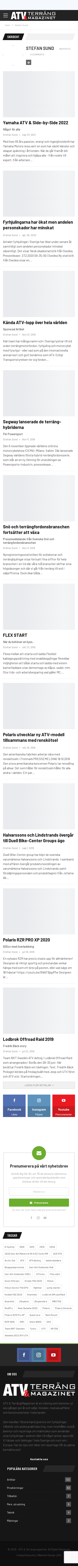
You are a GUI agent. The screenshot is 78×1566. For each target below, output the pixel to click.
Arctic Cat (10, 1260)
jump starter (53, 1287)
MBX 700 (56, 1301)
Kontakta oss (39, 1459)
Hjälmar (37, 1287)
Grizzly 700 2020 (33, 1280)
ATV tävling (35, 1260)
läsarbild (9, 1301)
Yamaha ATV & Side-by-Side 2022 (36, 122)
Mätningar (12, 1520)
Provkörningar (15, 1487)
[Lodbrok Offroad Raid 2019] (39, 1011)
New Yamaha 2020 (27, 1308)
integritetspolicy (27, 1555)
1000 (21, 1246)
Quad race (35, 1314)
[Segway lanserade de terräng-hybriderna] (39, 393)
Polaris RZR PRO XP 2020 (26, 939)
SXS (48, 1321)
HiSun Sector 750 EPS (16, 1287)
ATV (22, 1260)
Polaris (46, 1308)
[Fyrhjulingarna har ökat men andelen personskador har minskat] (39, 194)
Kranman (32, 1294)
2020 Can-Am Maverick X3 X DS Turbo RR (26, 1253)
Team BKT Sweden (15, 1328)
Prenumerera (41, 1202)
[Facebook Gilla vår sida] (24, 1355)
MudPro (9, 1308)
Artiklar (11, 1479)
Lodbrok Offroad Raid (53, 1294)
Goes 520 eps (12, 1280)
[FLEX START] (39, 607)
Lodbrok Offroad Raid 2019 (28, 1039)
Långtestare (40, 1301)
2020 (52, 1246)
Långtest (24, 1301)
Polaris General (63, 1308)
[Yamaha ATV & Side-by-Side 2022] (39, 94)
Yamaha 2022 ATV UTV (16, 1335)
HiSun (50, 1280)
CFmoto (40, 1274)
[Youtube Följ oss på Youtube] (53, 1355)
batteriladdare (53, 1260)
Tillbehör (12, 1496)
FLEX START (15, 635)
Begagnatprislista (14, 1267)
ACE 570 (57, 1253)
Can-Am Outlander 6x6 (41, 1267)
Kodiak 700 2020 (13, 1294)
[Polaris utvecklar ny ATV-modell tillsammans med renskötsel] (39, 706)
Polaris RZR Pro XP (15, 1314)
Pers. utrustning (16, 1504)
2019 (41, 1246)
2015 (31, 1246)
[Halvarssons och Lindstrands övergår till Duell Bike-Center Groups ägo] (39, 806)
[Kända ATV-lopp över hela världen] (39, 294)
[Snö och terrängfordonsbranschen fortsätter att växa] (39, 498)
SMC (22, 1321)
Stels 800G (35, 1321)
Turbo (33, 1328)
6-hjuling (9, 1246)
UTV (43, 1328)
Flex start (55, 1274)
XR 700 (54, 1328)
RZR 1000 (10, 1321)
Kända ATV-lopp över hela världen (35, 322)
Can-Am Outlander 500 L (18, 1274)
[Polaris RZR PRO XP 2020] (39, 911)
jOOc (59, 1555)
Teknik (10, 1512)
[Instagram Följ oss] (39, 1355)
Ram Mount (51, 1314)
